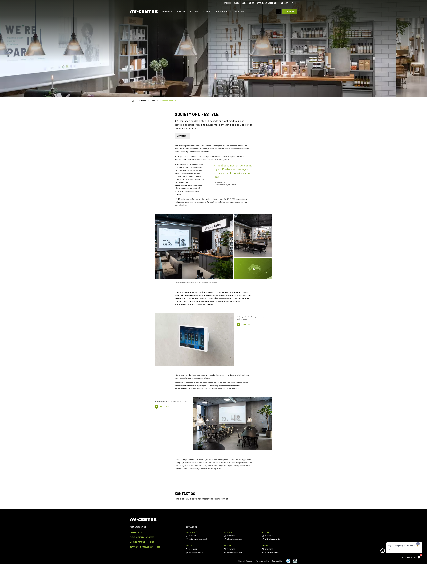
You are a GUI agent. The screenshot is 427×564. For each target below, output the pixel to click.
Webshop (239, 11)
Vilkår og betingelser (245, 561)
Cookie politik (277, 561)
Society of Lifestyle (168, 101)
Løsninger (180, 11)
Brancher (167, 11)
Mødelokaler (136, 532)
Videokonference (137, 542)
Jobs (244, 3)
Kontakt (284, 3)
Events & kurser (223, 11)
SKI (158, 547)
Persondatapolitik (262, 561)
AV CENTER (142, 101)
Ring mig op (289, 11)
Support (207, 11)
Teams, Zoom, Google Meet (141, 547)
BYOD (152, 542)
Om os (251, 3)
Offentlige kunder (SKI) (267, 3)
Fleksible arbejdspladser (142, 537)
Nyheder (227, 3)
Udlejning (194, 11)
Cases (236, 3)
